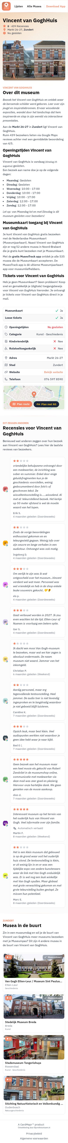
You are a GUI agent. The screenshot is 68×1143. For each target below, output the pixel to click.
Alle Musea (34, 6)
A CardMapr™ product (31, 1124)
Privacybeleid (34, 1133)
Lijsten (18, 6)
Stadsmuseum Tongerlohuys (23, 1063)
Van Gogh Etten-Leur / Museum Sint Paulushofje (35, 981)
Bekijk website (53, 372)
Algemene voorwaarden (34, 1138)
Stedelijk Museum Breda (20, 1022)
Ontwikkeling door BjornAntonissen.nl (34, 1127)
